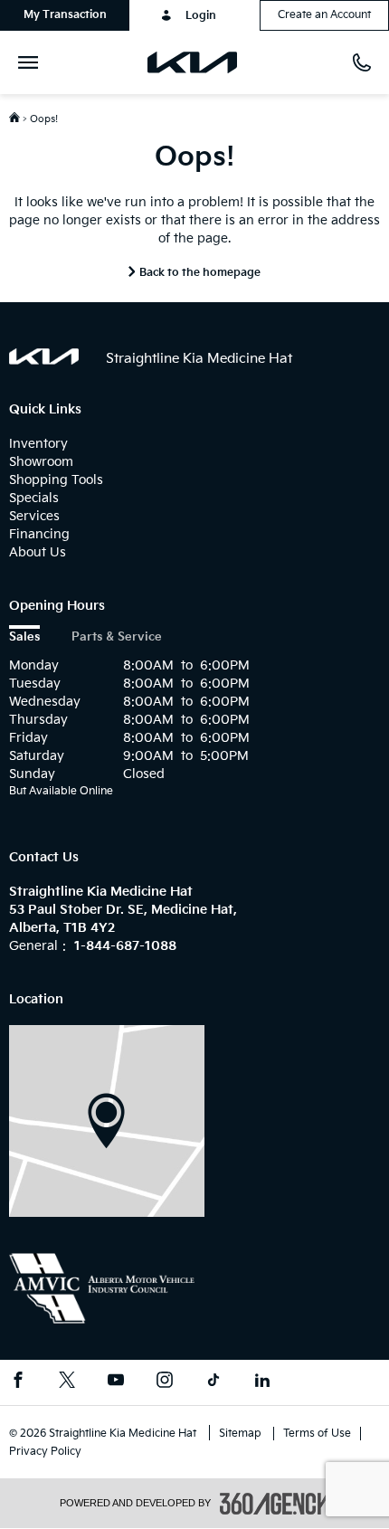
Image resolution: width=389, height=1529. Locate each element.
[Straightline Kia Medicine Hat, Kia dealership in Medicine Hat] (199, 62)
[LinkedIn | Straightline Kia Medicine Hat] (262, 1382)
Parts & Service (116, 637)
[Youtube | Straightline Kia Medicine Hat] (116, 1382)
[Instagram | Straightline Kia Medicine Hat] (165, 1382)
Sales (24, 637)
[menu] (31, 62)
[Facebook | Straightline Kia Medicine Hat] (18, 1382)
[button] (64, 15)
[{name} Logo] (44, 356)
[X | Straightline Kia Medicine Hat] (67, 1382)
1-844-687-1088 (125, 946)
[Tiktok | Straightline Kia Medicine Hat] (213, 1382)
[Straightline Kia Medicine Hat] (106, 1120)
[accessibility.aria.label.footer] (275, 1504)
